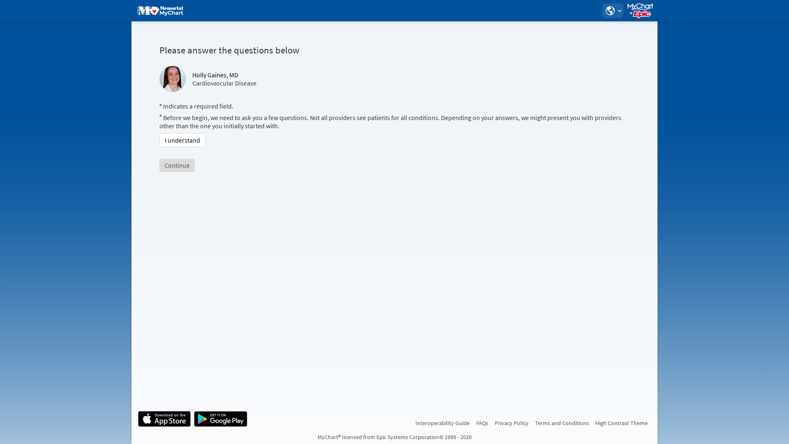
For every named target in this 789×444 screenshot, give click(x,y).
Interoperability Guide (442, 423)
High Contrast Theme (621, 423)
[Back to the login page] (160, 10)
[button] (612, 10)
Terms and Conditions (562, 423)
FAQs (482, 423)
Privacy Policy (511, 423)
